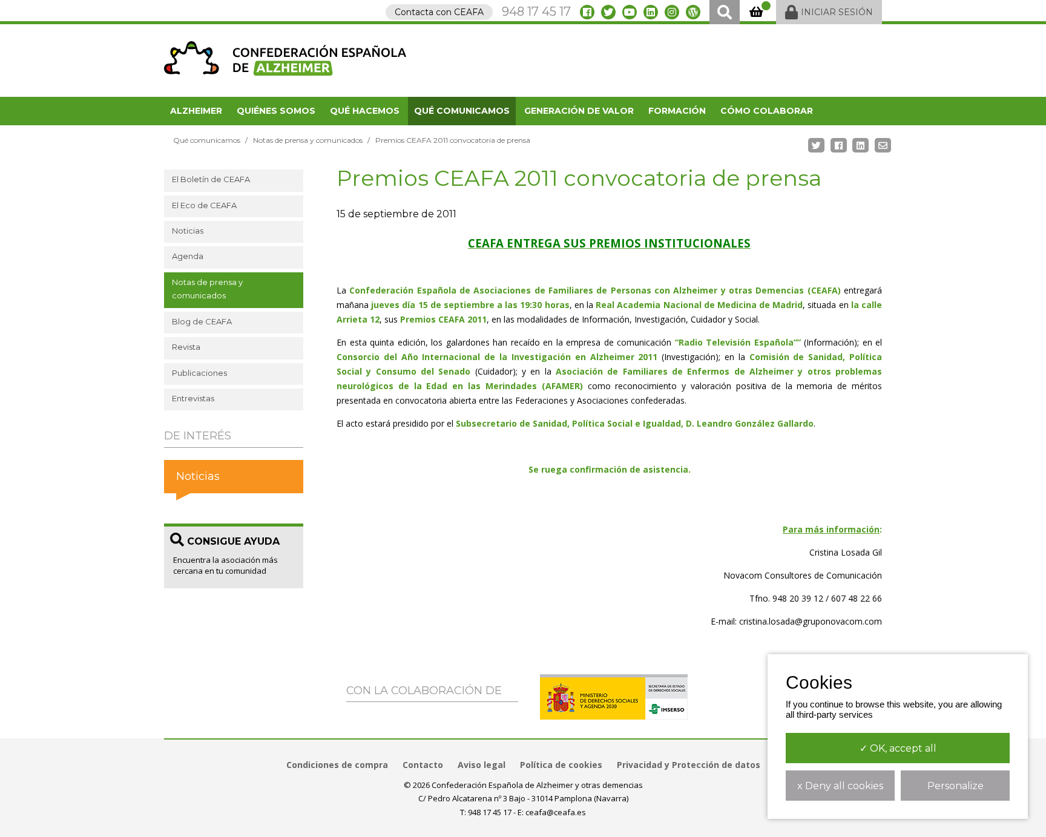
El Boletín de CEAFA (211, 179)
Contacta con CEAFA (439, 12)
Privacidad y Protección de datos (688, 764)
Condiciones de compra (337, 764)
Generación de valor (579, 110)
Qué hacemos (365, 110)
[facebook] (587, 12)
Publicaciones (199, 373)
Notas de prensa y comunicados (308, 140)
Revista (186, 347)
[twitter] (608, 12)
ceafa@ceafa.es (555, 812)
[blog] (693, 12)
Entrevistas (193, 398)
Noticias (187, 230)
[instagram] (672, 12)
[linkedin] (650, 12)
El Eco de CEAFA (204, 205)
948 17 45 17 (536, 11)
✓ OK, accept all (898, 748)
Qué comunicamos (462, 110)
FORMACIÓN (677, 110)
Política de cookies (561, 764)
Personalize (955, 786)
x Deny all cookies (840, 786)
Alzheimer (196, 110)
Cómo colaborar (766, 110)
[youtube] (629, 12)
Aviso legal (481, 764)
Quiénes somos (276, 110)
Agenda (187, 256)
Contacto (423, 764)
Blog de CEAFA (202, 321)
